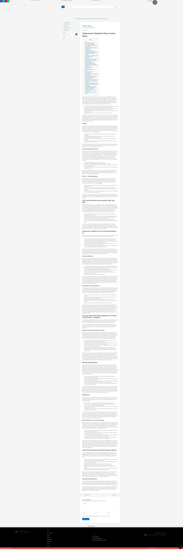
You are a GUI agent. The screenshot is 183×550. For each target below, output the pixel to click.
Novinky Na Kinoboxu (88, 67)
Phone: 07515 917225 (95, 536)
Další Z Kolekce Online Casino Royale (91, 59)
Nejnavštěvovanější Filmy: (89, 62)
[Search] (76, 34)
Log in (64, 36)
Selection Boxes (92, 18)
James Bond (87, 68)
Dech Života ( (87, 85)
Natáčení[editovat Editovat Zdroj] (90, 86)
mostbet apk (100, 183)
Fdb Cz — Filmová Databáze (90, 44)
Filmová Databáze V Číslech (89, 43)
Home (76, 18)
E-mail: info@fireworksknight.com (97, 538)
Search (64, 32)
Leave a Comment (85, 27)
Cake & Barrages (80, 18)
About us (102, 18)
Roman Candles (98, 18)
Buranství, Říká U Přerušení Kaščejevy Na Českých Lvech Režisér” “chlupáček (91, 53)
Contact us (106, 18)
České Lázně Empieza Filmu (90, 69)
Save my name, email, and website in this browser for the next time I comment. (96, 516)
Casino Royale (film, (88, 78)
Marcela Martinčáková (89, 56)
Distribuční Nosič (88, 72)
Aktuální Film (87, 65)
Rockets (84, 18)
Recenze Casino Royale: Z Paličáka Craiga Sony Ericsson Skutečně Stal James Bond (91, 80)
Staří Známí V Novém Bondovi (90, 51)
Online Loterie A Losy (88, 71)
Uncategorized (91, 27)
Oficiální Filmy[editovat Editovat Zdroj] (91, 55)
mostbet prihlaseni (96, 131)
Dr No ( (86, 70)
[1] (180, 548)
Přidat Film (87, 57)
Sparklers (87, 18)
